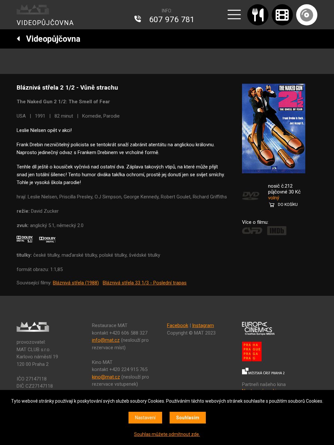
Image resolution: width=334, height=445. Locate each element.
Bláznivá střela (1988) (76, 283)
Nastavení (145, 417)
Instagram (203, 325)
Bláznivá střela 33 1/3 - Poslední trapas (145, 283)
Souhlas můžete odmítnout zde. (167, 434)
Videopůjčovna (50, 39)
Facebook (177, 325)
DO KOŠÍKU (288, 204)
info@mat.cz (106, 340)
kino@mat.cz (106, 377)
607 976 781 (172, 19)
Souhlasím (187, 417)
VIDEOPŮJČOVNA (45, 23)
